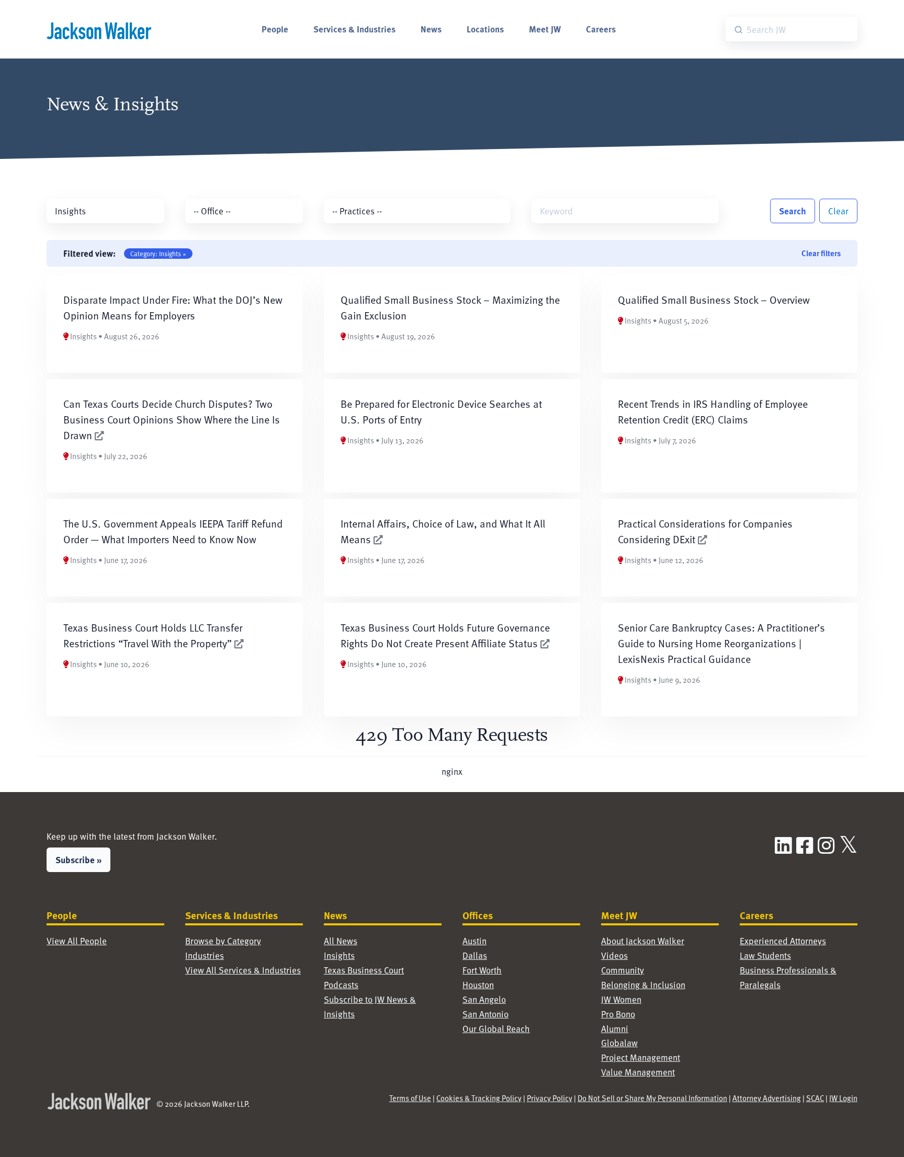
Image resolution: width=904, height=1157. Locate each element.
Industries (204, 955)
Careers (601, 28)
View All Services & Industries (243, 970)
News (431, 28)
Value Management (638, 1072)
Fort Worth (482, 970)
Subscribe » (78, 859)
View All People (77, 940)
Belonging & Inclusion (643, 984)
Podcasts (341, 984)
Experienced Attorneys (783, 940)
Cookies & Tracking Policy (479, 1098)
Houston (478, 984)
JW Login (843, 1098)
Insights (339, 955)
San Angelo (484, 999)
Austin (474, 940)
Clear (838, 210)
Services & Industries (354, 28)
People (275, 28)
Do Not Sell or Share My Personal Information (652, 1098)
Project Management (640, 1057)
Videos (614, 955)
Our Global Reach (496, 1028)
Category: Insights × (158, 253)
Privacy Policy (549, 1098)
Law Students (765, 955)
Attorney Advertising (766, 1098)
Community (622, 970)
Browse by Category (223, 940)
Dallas (474, 955)
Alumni (614, 1028)
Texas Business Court (364, 970)
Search (792, 210)
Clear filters (821, 253)
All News (340, 940)
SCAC (815, 1098)
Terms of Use (410, 1098)
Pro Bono (618, 1014)
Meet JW (545, 28)
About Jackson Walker (642, 940)
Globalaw (619, 1042)
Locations (485, 28)
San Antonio (485, 1014)
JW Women (621, 999)
